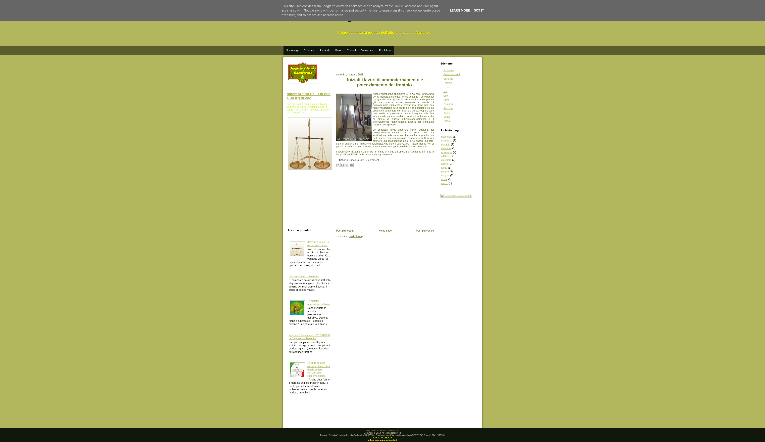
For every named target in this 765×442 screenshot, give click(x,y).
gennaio (445, 144)
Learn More (460, 10)
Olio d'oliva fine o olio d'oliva (304, 276)
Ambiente (448, 70)
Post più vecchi (425, 230)
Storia (446, 121)
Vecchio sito (393, 430)
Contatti (351, 50)
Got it (479, 10)
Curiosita (354, 159)
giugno (445, 171)
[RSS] (314, 435)
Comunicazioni (451, 74)
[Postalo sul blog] (342, 165)
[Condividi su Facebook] (352, 165)
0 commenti (373, 159)
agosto (445, 163)
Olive (446, 100)
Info (362, 159)
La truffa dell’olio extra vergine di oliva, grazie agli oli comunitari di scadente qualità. (319, 369)
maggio (445, 175)
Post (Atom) (356, 236)
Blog (368, 430)
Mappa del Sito (379, 430)
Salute (446, 112)
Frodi (446, 87)
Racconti (448, 108)
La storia (325, 50)
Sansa (446, 116)
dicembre (446, 148)
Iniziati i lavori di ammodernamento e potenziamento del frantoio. (385, 82)
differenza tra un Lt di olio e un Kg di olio (309, 96)
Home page (292, 50)
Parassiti (448, 104)
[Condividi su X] (347, 165)
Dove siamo (367, 50)
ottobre (445, 156)
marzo (444, 183)
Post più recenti (345, 230)
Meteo (338, 50)
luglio (444, 167)
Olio (445, 95)
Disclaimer (385, 50)
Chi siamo (309, 50)
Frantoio (447, 83)
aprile (444, 179)
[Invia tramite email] (338, 165)
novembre (446, 136)
